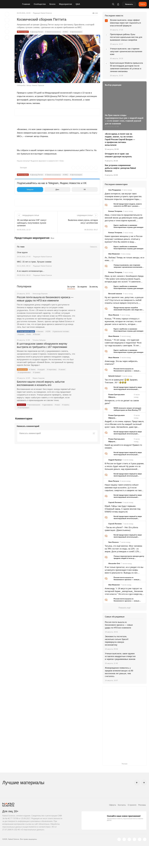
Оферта (112, 805)
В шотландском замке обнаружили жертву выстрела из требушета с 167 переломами (42, 345)
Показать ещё (124, 608)
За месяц (93, 287)
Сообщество (40, 4)
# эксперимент (23, 408)
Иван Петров (113, 481)
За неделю (82, 287)
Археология (22, 369)
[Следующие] (144, 782)
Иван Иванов (113, 315)
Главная (26, 4)
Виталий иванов (115, 294)
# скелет (62, 369)
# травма (36, 372)
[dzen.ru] (134, 839)
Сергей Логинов (115, 502)
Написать (129, 4)
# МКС (65, 32)
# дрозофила (47, 405)
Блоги (52, 4)
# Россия (36, 334)
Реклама (142, 805)
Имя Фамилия (114, 254)
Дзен (57, 189)
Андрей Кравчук (115, 460)
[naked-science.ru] (145, 839)
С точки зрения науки (26, 331)
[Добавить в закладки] (7, 14)
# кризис (21, 334)
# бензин (40, 331)
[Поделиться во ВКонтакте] (7, 37)
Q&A (78, 4)
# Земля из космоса (53, 32)
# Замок (32, 369)
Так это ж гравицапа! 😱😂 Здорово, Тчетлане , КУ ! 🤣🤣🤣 (121, 381)
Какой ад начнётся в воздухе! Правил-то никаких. (123, 446)
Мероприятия (65, 4)
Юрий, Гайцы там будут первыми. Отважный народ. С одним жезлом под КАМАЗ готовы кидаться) (122, 509)
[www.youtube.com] (129, 839)
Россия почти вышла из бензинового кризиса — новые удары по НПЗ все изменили (45, 299)
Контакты (122, 805)
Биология (21, 405)
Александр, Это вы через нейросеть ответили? (121, 362)
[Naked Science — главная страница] (12, 4)
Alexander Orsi (114, 563)
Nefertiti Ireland (114, 376)
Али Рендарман (114, 190)
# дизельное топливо (61, 331)
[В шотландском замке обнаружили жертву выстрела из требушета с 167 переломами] (88, 352)
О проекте (132, 805)
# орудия (41, 369)
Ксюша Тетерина (115, 211)
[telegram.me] (140, 839)
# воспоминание (33, 405)
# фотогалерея (76, 32)
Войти (142, 4)
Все (52, 238)
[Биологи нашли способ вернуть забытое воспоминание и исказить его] (88, 390)
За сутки (71, 287)
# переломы (51, 369)
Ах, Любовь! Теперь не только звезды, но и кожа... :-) (124, 258)
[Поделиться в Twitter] (7, 26)
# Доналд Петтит (36, 32)
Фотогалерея (23, 32)
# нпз (29, 334)
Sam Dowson (113, 542)
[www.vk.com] (124, 839)
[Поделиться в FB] (7, 20)
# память (65, 405)
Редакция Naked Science (42, 13)
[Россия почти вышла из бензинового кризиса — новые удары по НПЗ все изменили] (88, 306)
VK (85, 189)
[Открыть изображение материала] (57, 59)
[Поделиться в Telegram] (7, 31)
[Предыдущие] (137, 782)
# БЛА (48, 331)
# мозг (57, 405)
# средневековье (24, 372)
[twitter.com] (119, 839)
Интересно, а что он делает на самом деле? (122, 401)
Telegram (30, 189)
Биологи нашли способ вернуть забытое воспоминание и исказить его (41, 383)
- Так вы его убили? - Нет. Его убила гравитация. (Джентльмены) (121, 528)
